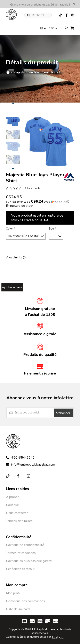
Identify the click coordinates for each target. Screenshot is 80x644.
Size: (52, 229)
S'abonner (63, 413)
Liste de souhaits (18, 609)
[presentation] (13, 103)
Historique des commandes (25, 601)
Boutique (12, 505)
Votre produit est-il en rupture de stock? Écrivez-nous (37, 218)
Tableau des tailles (19, 521)
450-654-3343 (23, 457)
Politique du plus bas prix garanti (29, 561)
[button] (13, 121)
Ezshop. (58, 637)
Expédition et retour (20, 569)
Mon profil (13, 593)
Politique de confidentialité (25, 545)
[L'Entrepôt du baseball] (11, 19)
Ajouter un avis (12, 287)
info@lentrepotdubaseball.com (33, 464)
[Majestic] (69, 177)
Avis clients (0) (16, 257)
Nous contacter (17, 513)
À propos (12, 497)
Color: (10, 229)
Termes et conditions (21, 553)
